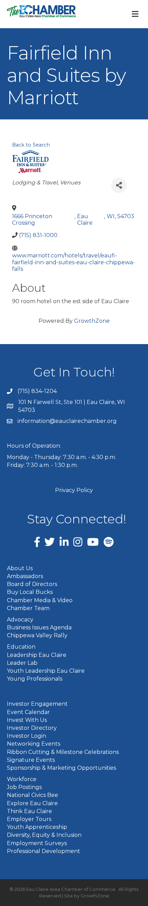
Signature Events (31, 760)
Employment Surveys (37, 843)
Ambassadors (25, 576)
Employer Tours (29, 819)
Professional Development (43, 851)
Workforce (21, 779)
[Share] (119, 185)
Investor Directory (32, 728)
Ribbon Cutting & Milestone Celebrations (63, 752)
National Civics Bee (32, 795)
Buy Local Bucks (30, 592)
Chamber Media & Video (40, 600)
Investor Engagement (37, 704)
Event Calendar (28, 712)
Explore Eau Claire (32, 803)
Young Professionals (34, 678)
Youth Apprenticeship (37, 827)
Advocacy (20, 619)
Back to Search (31, 145)
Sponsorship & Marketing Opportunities (61, 768)
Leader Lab (22, 663)
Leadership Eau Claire (36, 655)
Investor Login (26, 736)
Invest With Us (27, 720)
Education (21, 646)
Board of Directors (32, 584)
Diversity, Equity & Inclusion (44, 835)
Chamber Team (28, 608)
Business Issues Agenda (39, 627)
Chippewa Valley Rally (37, 635)
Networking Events (33, 743)
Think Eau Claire (29, 811)
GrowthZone (92, 321)
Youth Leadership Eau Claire (46, 671)
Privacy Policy (74, 490)
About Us (20, 568)
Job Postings (24, 787)
